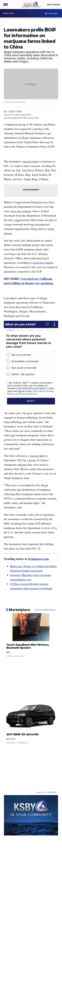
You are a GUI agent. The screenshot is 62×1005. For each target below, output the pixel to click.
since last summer (20, 211)
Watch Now (52, 5)
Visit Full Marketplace (45, 610)
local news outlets (43, 262)
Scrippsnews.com (38, 559)
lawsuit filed (37, 456)
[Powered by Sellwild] (51, 792)
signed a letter (30, 161)
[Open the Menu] (5, 4)
